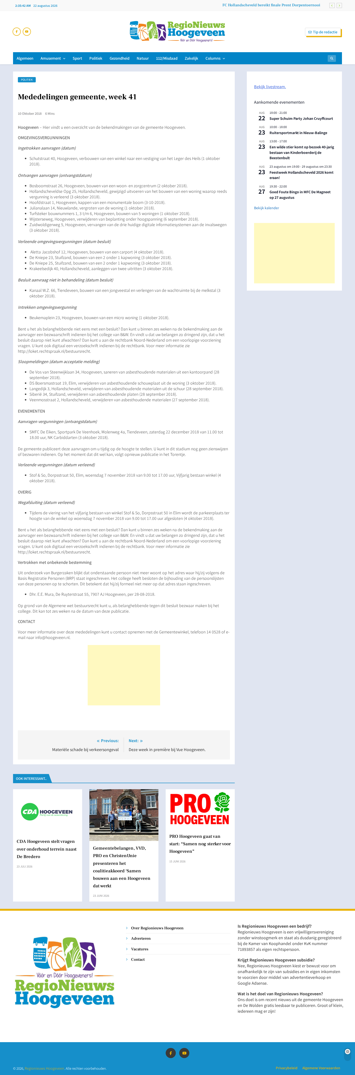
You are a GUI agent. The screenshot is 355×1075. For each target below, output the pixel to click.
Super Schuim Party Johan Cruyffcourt (301, 118)
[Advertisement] (124, 675)
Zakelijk (191, 58)
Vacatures (139, 949)
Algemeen (25, 58)
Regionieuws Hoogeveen (44, 1068)
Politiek (95, 58)
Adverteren (141, 938)
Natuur (143, 58)
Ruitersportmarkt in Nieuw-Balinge (298, 132)
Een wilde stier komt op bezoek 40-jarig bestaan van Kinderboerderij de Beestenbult (302, 152)
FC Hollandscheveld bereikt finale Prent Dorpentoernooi (271, 5)
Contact (138, 959)
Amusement (51, 58)
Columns (213, 58)
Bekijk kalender (266, 207)
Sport (77, 58)
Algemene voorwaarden (321, 1067)
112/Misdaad (167, 58)
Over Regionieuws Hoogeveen (157, 928)
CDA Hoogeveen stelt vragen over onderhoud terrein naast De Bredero (47, 848)
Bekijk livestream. (270, 86)
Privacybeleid (287, 1067)
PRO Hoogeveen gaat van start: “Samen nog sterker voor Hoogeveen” (200, 843)
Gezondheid (119, 58)
